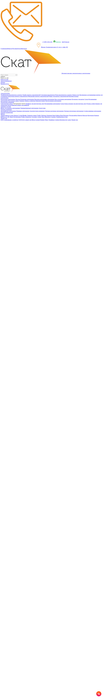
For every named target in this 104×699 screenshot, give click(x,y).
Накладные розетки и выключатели (18, 96)
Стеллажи (34, 117)
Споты (86, 99)
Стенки (39, 117)
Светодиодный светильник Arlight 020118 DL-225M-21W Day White (19, 425)
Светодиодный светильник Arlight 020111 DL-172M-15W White (18, 388)
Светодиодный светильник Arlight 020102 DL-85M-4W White (18, 333)
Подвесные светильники (27, 99)
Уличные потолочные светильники (74, 111)
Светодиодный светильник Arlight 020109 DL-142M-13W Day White (19, 376)
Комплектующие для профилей (20, 105)
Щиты (33, 120)
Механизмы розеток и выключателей (38, 96)
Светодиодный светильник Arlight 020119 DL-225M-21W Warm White (20, 432)
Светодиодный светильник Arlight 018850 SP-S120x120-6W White (19, 221)
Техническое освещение (10, 162)
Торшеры (21, 100)
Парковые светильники (22, 111)
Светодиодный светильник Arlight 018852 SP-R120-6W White (18, 234)
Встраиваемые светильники (52, 103)
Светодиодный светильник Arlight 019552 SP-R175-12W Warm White (20, 320)
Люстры (17, 99)
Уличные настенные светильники (54, 111)
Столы (11, 115)
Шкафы (24, 115)
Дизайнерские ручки (62, 117)
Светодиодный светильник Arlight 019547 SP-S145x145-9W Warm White (21, 289)
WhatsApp (58, 42)
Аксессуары (42, 108)
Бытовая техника (73, 96)
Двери (11, 117)
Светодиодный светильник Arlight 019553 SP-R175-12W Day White (19, 326)
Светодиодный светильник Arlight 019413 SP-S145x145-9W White (19, 283)
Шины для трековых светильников (10, 108)
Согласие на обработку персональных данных (32, 526)
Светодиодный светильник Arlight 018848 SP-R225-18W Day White (19, 209)
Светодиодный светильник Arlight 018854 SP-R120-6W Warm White (19, 240)
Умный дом (74, 120)
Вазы (61, 115)
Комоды (80, 115)
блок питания (7, 464)
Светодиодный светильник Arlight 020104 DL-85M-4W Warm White (19, 345)
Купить (3, 194)
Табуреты (43, 115)
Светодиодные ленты (7, 103)
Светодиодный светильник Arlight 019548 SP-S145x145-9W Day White (20, 295)
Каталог (6, 159)
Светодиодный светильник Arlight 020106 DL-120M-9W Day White (19, 357)
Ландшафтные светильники (8, 111)
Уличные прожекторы (7, 112)
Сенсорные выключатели (48, 95)
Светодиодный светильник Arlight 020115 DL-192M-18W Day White (19, 413)
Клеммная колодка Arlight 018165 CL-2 (11, 203)
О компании (4, 48)
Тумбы (39, 115)
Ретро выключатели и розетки (63, 95)
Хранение (49, 115)
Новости (9, 48)
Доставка (14, 48)
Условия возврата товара (57, 513)
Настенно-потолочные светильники (44, 99)
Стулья (20, 115)
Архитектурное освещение (37, 111)
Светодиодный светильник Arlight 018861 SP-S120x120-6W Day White (20, 265)
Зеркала (16, 115)
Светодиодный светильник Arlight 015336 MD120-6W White (17, 190)
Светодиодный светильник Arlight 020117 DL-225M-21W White (18, 419)
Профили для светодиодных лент (35, 103)
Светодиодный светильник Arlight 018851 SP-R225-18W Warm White (20, 227)
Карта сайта (67, 513)
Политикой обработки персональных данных (57, 531)
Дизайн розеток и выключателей (31, 95)
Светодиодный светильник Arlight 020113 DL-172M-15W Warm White (20, 401)
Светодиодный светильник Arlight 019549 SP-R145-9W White (18, 302)
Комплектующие (40, 100)
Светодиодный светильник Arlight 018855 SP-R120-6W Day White (19, 246)
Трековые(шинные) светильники (29, 108)
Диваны (3, 115)
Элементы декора (32, 115)
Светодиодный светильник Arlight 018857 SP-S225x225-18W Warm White (21, 252)
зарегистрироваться (6, 81)
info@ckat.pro (65, 42)
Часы (43, 117)
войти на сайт (4, 79)
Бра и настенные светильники (63, 99)
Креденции (91, 115)
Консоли (85, 115)
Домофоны (51, 120)
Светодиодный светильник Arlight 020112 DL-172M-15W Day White (19, 395)
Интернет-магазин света (10, 156)
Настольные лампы (13, 100)
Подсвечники (17, 117)
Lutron (69, 120)
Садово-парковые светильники (92, 111)
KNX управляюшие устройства (9, 120)
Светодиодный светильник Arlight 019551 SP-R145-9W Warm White (19, 314)
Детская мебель (73, 115)
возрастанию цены (7, 177)
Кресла (7, 115)
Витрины (66, 115)
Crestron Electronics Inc (61, 120)
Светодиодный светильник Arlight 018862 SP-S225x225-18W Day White (20, 271)
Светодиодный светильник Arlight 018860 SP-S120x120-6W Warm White (21, 258)
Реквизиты (48, 513)
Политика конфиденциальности (36, 513)
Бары (53, 115)
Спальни (53, 117)
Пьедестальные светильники (53, 100)
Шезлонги (48, 117)
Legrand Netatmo (39, 120)
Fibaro (46, 120)
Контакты (24, 48)
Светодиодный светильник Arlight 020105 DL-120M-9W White (18, 351)
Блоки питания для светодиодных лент (75, 103)
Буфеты (58, 115)
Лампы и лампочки (30, 100)
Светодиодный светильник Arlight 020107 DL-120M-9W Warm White (20, 364)
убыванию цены (6, 180)
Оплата (19, 48)
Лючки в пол (75, 95)
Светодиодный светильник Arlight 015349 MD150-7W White (17, 196)
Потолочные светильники (8, 99)
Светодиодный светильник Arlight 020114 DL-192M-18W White (18, 407)
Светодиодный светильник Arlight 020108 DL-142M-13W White (18, 370)
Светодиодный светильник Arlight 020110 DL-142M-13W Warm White (20, 382)
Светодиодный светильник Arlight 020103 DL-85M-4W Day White (19, 339)
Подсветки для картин (78, 99)
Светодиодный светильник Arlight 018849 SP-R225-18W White (18, 215)
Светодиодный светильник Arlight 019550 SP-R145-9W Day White (19, 308)
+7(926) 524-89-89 (8, 490)
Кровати (96, 115)
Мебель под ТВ (5, 117)
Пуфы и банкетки (26, 117)
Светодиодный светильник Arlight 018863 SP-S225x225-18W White (19, 277)
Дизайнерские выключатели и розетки (11, 95)
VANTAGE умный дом (24, 120)
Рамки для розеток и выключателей (59, 96)
